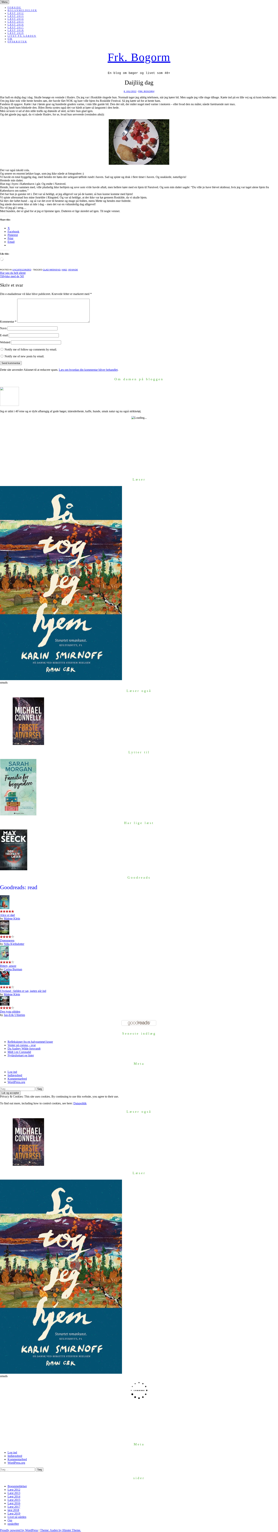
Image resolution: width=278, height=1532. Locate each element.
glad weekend (52, 270)
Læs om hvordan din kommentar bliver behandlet (88, 369)
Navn (3, 328)
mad (64, 270)
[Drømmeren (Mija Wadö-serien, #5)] (4, 933)
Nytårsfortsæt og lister (21, 1055)
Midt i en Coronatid (19, 1052)
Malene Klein (12, 918)
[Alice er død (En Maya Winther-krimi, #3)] (4, 908)
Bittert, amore (8, 965)
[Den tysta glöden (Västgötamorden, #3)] (4, 1004)
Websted (5, 342)
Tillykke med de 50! (12, 276)
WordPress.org (16, 1082)
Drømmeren (7, 940)
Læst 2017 (16, 27)
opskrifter (17, 41)
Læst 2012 (16, 13)
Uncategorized (21, 270)
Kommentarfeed (17, 1078)
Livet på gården (22, 36)
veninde (73, 270)
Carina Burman (13, 969)
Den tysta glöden (10, 1011)
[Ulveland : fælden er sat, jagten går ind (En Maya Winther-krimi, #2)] (4, 984)
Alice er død (7, 915)
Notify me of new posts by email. (24, 356)
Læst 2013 (16, 16)
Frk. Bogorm (139, 57)
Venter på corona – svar (22, 1045)
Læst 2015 (16, 21)
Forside (14, 7)
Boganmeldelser (22, 10)
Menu (5, 2)
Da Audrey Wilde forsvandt (24, 1048)
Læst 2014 (16, 19)
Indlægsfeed (15, 1075)
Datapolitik (80, 1103)
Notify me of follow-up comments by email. (31, 349)
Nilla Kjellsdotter (14, 944)
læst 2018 (16, 30)
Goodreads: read (18, 887)
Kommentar (8, 321)
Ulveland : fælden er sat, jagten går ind (23, 991)
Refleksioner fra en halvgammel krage (30, 1041)
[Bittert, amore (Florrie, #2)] (4, 958)
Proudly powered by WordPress (19, 1530)
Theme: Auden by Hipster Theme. (60, 1530)
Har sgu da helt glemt (13, 272)
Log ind (12, 1071)
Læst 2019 (16, 33)
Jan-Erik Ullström (14, 1015)
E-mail (4, 335)
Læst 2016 (16, 24)
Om (10, 39)
